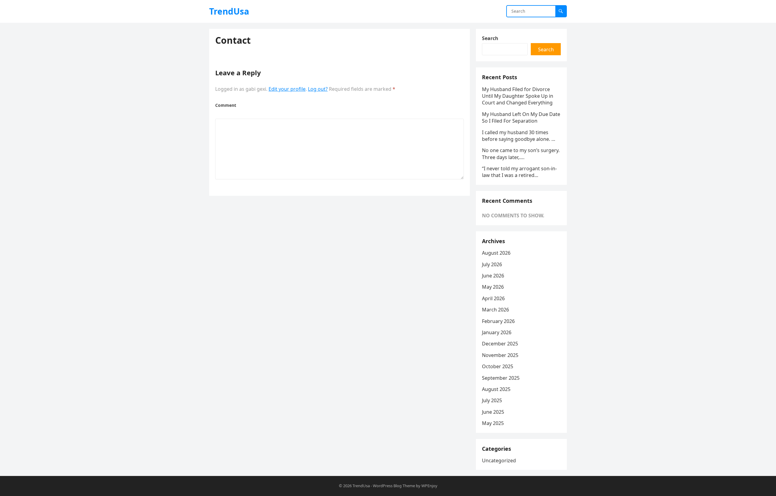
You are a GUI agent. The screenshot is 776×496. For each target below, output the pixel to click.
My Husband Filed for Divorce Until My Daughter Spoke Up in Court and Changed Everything (517, 96)
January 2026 (496, 332)
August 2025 (496, 389)
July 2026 (492, 264)
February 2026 (498, 321)
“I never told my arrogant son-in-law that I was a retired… (519, 171)
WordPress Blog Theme (394, 485)
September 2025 (501, 378)
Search (490, 38)
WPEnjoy (429, 485)
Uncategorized (499, 460)
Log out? (318, 89)
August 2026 (496, 253)
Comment (225, 105)
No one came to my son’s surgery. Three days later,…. (521, 153)
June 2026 (493, 275)
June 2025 (493, 412)
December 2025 (500, 343)
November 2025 (500, 355)
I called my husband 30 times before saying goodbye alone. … (518, 135)
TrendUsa (229, 11)
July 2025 (492, 400)
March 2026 (495, 309)
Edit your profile (287, 89)
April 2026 (493, 298)
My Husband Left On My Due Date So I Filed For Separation (521, 117)
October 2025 (497, 366)
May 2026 (493, 287)
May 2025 (493, 423)
